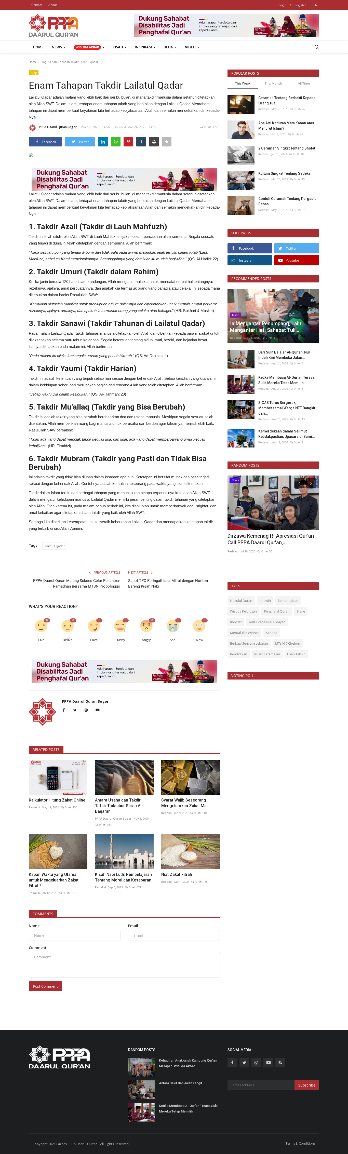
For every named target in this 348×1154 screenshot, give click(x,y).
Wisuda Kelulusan (243, 611)
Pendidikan (238, 654)
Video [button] (191, 47)
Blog (43, 62)
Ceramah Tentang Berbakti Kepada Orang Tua (287, 100)
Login (282, 5)
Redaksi (34, 807)
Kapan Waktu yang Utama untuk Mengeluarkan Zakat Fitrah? (53, 880)
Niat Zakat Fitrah (176, 874)
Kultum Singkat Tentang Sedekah (285, 173)
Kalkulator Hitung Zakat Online (57, 800)
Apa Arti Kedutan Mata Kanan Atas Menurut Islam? (286, 125)
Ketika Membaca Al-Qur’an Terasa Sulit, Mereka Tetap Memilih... (286, 380)
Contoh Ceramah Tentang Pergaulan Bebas (288, 201)
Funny (120, 640)
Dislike (67, 640)
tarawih (265, 600)
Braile (301, 611)
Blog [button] (169, 47)
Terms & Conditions (300, 1143)
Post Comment (45, 986)
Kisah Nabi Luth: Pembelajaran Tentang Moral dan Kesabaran (123, 877)
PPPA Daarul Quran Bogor (58, 127)
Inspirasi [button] (144, 47)
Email (133, 925)
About (52, 5)
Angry (146, 640)
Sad (173, 640)
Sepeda (271, 632)
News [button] (57, 47)
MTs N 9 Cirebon (287, 643)
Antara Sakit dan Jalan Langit (180, 1083)
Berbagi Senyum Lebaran (249, 643)
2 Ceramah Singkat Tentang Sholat (286, 148)
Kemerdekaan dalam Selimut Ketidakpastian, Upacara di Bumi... (286, 434)
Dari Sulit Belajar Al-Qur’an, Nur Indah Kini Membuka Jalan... (284, 355)
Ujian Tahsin (296, 654)
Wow (199, 640)
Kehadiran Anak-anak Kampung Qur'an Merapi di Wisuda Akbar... (188, 1063)
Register (300, 5)
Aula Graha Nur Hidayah (267, 622)
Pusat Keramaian (267, 654)
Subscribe (306, 1085)
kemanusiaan (288, 600)
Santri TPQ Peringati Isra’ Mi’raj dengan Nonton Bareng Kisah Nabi (168, 583)
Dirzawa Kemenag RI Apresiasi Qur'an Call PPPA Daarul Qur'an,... (270, 539)
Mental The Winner (244, 632)
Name (34, 925)
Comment (38, 947)
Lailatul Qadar (55, 546)
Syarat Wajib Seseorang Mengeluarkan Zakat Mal (184, 803)
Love (94, 640)
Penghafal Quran (276, 611)
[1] (316, 5)
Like (41, 640)
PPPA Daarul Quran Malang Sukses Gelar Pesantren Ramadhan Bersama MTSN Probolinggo (76, 583)
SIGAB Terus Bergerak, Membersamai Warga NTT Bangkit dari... (286, 408)
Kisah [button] (118, 47)
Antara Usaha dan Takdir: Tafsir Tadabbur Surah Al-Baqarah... (119, 806)
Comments (43, 913)
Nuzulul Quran (241, 600)
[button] (89, 47)
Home (38, 47)
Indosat (236, 622)
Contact (36, 5)
